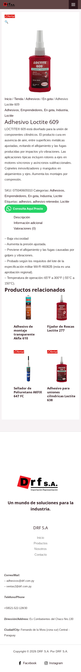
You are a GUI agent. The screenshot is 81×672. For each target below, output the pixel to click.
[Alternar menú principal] (73, 4)
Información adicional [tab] (28, 223)
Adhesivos (33, 99)
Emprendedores (31, 110)
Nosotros (40, 549)
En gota (47, 99)
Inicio (8, 99)
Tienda (18, 99)
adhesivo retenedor (46, 201)
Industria (62, 110)
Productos (41, 543)
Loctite (9, 115)
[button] (6, 22)
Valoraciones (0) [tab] (25, 228)
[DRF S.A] (10, 4)
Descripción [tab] (22, 217)
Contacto (40, 554)
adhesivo (25, 201)
